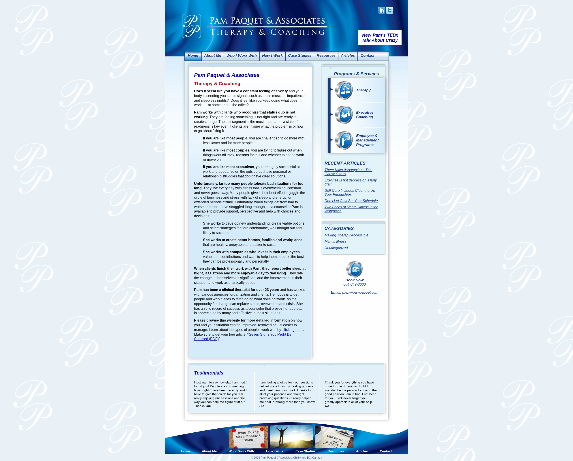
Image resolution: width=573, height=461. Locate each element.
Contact (367, 55)
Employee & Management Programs (367, 140)
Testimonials (208, 373)
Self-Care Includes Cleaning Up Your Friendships (350, 192)
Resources (326, 55)
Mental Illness (335, 241)
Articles (348, 55)
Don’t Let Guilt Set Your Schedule (351, 201)
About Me (212, 55)
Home (193, 55)
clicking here (292, 330)
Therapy (363, 90)
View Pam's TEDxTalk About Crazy (379, 38)
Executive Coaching (364, 114)
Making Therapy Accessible (346, 235)
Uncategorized (336, 248)
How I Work (272, 55)
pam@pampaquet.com (360, 292)
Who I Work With (242, 55)
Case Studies (299, 55)
